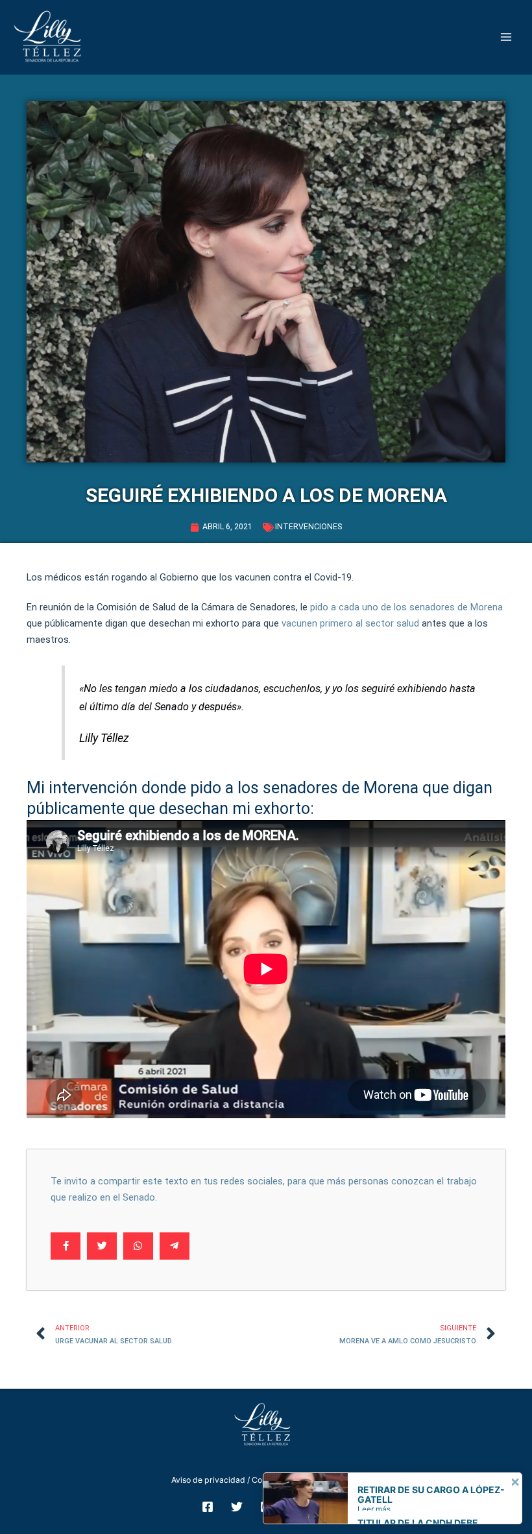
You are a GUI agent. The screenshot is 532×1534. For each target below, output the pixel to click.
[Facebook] (207, 1507)
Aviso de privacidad (208, 1480)
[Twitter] (237, 1507)
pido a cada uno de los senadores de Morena (406, 607)
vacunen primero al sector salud (350, 623)
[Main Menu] (506, 37)
